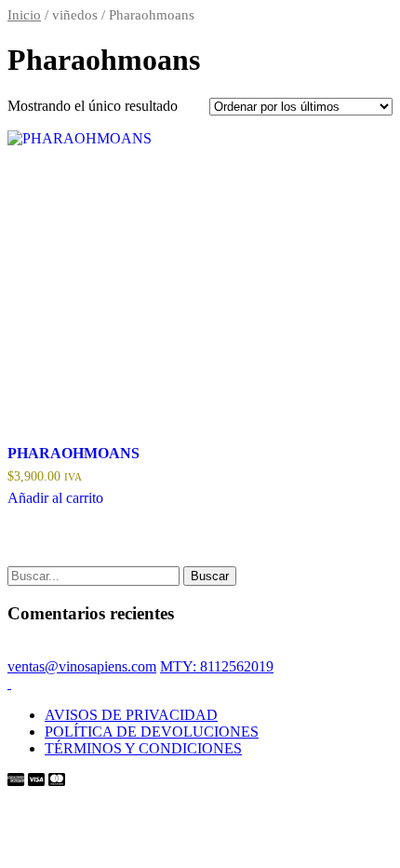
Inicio (24, 14)
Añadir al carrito (55, 498)
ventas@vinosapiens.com (81, 666)
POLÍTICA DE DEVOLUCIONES (152, 731)
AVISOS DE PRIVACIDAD (131, 715)
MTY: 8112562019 (216, 666)
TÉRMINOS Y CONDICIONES (143, 748)
